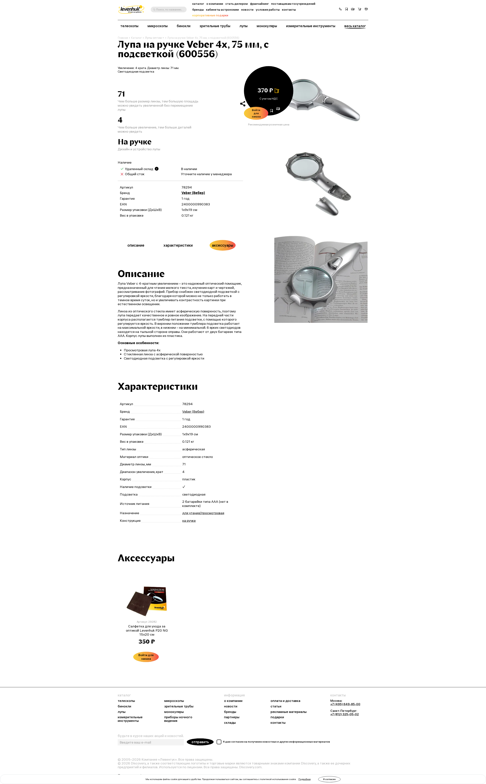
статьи (276, 706)
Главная (123, 38)
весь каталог (355, 26)
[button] (340, 9)
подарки (277, 717)
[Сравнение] (352, 9)
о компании (214, 4)
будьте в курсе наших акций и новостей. (151, 736)
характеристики (178, 245)
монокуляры (267, 26)
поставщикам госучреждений (293, 4)
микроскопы (158, 26)
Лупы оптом (153, 38)
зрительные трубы (215, 26)
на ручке (189, 520)
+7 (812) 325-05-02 (344, 714)
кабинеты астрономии (222, 9)
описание (135, 245)
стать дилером (236, 4)
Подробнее (304, 779)
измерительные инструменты (310, 26)
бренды (198, 9)
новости (247, 9)
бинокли (183, 26)
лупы (243, 26)
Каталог (136, 38)
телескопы (129, 26)
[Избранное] (346, 9)
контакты (289, 9)
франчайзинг (259, 4)
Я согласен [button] (329, 779)
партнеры (231, 717)
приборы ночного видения (178, 719)
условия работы (268, 9)
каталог (198, 4)
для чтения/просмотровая (203, 513)
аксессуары (222, 245)
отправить (200, 742)
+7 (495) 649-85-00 (345, 704)
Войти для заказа (256, 113)
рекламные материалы (289, 712)
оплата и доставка (285, 701)
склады (230, 723)
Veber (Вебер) (193, 193)
